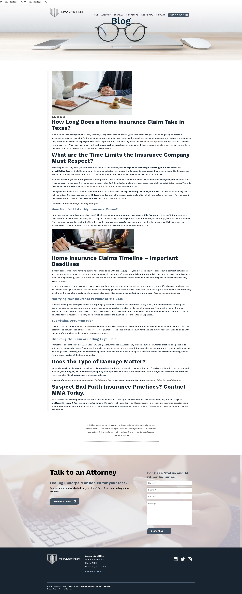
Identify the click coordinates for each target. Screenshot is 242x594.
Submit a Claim (62, 501)
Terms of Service (65, 589)
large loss (184, 286)
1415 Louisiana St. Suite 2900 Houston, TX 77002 (95, 563)
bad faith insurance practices (145, 403)
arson (74, 198)
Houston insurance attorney (94, 333)
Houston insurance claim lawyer (156, 145)
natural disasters (88, 326)
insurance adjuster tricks (176, 403)
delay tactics (175, 183)
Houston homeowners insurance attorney (101, 186)
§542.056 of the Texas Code (89, 277)
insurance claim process (151, 141)
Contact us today (168, 406)
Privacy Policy (52, 589)
